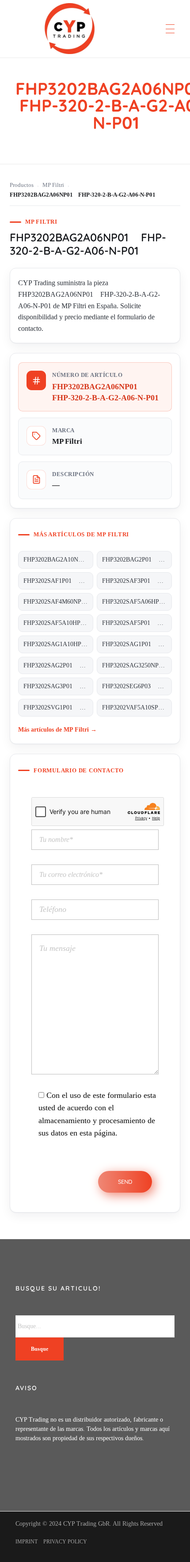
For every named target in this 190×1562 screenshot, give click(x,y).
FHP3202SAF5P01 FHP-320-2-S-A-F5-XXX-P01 (137, 623)
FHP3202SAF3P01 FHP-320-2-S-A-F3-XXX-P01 (137, 581)
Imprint (26, 1542)
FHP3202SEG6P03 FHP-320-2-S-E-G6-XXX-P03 (137, 686)
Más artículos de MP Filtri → (57, 729)
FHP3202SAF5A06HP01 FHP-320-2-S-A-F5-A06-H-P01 (137, 601)
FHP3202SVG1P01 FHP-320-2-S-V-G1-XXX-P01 (58, 707)
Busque (39, 1349)
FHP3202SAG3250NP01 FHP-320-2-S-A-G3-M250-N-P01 (137, 665)
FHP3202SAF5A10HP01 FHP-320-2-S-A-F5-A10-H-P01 (58, 623)
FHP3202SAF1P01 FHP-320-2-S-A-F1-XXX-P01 (58, 581)
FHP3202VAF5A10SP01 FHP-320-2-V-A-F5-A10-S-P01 (137, 707)
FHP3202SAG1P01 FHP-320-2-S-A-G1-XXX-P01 (137, 644)
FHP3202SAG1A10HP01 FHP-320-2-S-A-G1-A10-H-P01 (58, 644)
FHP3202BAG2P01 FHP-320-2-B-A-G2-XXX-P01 (137, 559)
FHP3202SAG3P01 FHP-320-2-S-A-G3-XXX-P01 (58, 686)
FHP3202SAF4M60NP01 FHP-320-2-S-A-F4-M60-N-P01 (58, 601)
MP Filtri (53, 185)
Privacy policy (65, 1542)
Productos (22, 185)
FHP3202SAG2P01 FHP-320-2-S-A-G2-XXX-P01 (58, 665)
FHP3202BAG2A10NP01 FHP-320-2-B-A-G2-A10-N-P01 (58, 559)
